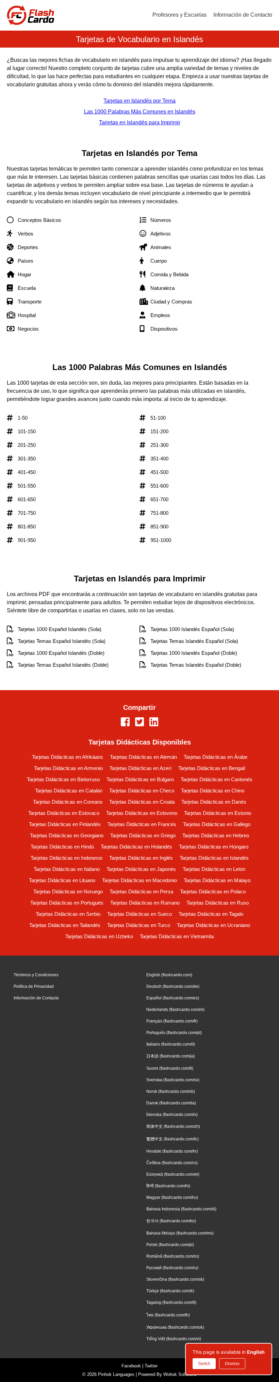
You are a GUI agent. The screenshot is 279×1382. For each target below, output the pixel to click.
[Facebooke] (125, 722)
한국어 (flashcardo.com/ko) (171, 1221)
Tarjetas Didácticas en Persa (141, 891)
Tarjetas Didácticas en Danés (213, 802)
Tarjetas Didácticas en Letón (214, 869)
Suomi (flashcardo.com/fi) (169, 1068)
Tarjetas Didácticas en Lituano (62, 880)
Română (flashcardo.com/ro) (172, 1256)
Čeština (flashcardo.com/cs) (172, 1162)
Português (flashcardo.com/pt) (174, 1032)
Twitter (151, 1365)
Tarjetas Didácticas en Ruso (217, 903)
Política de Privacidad (34, 986)
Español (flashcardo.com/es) (172, 998)
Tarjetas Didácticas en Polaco (213, 891)
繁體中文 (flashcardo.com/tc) (172, 1139)
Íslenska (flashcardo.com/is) (172, 1114)
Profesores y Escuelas (179, 15)
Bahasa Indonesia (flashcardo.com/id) (181, 1209)
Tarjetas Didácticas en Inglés (141, 858)
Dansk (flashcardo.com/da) (171, 1103)
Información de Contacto (242, 15)
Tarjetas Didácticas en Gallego (216, 824)
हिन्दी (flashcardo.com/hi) (168, 1186)
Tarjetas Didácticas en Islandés (214, 858)
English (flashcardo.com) (169, 975)
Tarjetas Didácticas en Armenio (68, 768)
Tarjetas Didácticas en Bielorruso (63, 779)
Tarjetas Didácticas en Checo (141, 790)
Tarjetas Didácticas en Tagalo (211, 914)
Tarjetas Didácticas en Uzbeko (99, 936)
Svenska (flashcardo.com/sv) (172, 1080)
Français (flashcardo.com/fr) (172, 1021)
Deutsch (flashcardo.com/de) (172, 986)
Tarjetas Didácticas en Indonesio (66, 858)
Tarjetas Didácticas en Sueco (139, 914)
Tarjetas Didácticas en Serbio (68, 914)
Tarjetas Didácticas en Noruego (68, 891)
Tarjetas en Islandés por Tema (139, 101)
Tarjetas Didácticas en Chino (212, 790)
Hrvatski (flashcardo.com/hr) (172, 1151)
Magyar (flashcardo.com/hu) (172, 1197)
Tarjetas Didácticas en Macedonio (139, 880)
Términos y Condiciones (36, 975)
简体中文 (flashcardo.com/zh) (173, 1126)
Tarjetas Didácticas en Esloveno (141, 813)
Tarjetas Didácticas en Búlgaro (140, 779)
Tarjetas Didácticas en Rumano (145, 903)
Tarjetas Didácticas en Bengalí (211, 768)
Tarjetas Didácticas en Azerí (140, 768)
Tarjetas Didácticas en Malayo (217, 880)
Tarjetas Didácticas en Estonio (217, 813)
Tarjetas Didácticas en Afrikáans (67, 757)
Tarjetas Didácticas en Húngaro (213, 847)
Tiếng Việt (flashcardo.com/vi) (173, 1338)
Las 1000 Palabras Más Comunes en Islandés (139, 112)
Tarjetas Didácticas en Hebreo (215, 835)
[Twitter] (139, 722)
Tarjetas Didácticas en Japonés (141, 869)
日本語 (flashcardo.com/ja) (170, 1056)
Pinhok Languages (116, 1374)
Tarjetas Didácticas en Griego (143, 835)
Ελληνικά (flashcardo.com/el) (172, 1174)
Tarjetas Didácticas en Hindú (62, 847)
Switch (204, 1363)
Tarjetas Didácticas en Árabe (215, 757)
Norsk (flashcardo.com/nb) (170, 1091)
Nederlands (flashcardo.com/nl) (175, 1009)
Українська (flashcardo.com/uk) (175, 1327)
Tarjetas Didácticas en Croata (142, 802)
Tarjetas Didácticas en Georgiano (66, 835)
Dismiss (232, 1363)
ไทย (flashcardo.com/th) (168, 1315)
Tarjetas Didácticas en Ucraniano (213, 925)
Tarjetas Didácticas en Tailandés (64, 925)
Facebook (131, 1365)
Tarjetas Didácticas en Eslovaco (63, 813)
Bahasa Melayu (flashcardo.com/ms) (180, 1233)
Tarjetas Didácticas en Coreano (67, 802)
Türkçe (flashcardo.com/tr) (170, 1291)
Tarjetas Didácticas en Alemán (143, 757)
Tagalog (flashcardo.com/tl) (171, 1302)
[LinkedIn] (154, 722)
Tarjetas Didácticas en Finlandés (65, 824)
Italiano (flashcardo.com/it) (170, 1044)
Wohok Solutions (180, 1374)
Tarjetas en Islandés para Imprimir (139, 122)
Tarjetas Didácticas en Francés (142, 824)
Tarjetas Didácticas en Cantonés (216, 779)
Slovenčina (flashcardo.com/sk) (175, 1279)
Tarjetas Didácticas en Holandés (136, 847)
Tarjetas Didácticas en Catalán (68, 790)
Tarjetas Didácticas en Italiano (67, 869)
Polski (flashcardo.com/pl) (170, 1244)
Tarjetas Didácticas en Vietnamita (177, 936)
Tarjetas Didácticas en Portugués (66, 903)
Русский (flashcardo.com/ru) (172, 1267)
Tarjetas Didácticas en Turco (138, 925)
